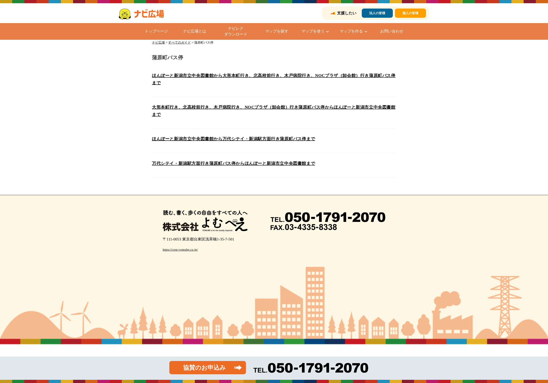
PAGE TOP (533, 367)
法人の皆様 (377, 13)
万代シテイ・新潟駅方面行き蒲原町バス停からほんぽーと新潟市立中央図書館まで (233, 163)
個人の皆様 (410, 13)
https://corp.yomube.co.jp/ (180, 249)
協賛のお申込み (204, 367)
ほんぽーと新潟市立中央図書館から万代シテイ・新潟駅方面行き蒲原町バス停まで (233, 138)
